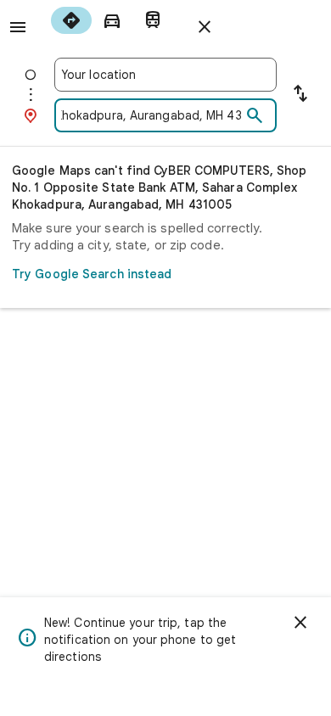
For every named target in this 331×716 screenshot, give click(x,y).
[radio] (71, 20)
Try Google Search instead (92, 274)
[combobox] (165, 75)
